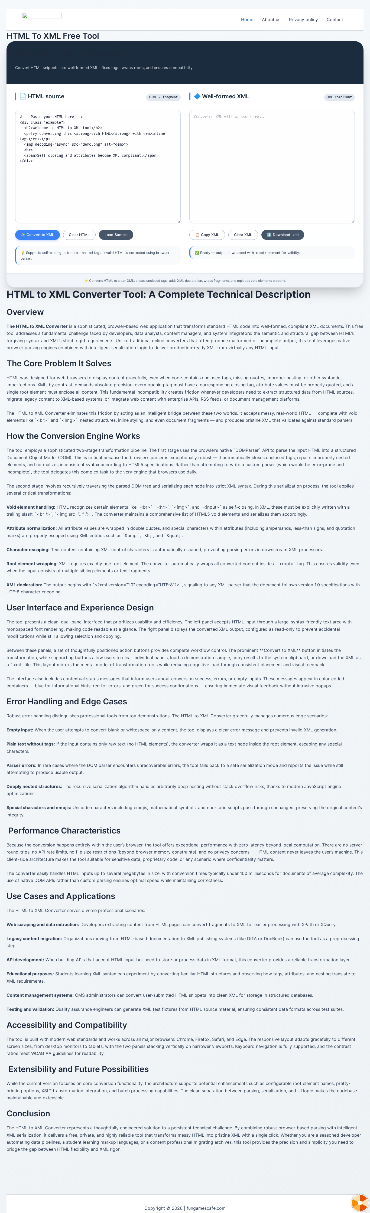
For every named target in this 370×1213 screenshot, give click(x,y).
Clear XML (243, 235)
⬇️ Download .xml (282, 235)
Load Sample (116, 235)
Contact (335, 19)
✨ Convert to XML (37, 235)
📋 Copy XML (207, 235)
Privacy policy (303, 19)
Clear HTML (79, 235)
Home (247, 19)
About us (271, 19)
